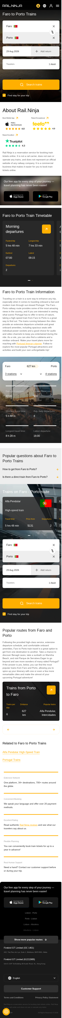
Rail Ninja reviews (29, 825)
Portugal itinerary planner (29, 343)
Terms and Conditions (14, 998)
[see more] (46, 229)
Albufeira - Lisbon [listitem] (30, 930)
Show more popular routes (28, 939)
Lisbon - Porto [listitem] (31, 913)
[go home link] (12, 6)
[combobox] (23, 26)
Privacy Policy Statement (46, 998)
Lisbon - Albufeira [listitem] (30, 924)
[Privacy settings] (6, 1011)
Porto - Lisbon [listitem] (31, 919)
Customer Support (31, 988)
